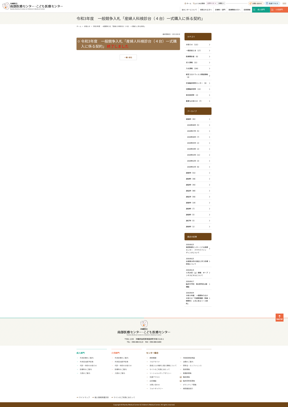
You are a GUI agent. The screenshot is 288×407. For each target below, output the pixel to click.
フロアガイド (155, 361)
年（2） (191, 226)
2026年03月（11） (194, 155)
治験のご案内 (188, 361)
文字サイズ (210, 3)
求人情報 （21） (192, 62)
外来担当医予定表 (86, 361)
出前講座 (153, 381)
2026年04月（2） (193, 149)
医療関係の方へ (234, 9)
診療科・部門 (220, 9)
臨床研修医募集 (189, 381)
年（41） (191, 119)
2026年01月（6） (193, 167)
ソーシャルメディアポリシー (160, 373)
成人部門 (261, 9)
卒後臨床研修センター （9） (196, 83)
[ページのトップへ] (280, 315)
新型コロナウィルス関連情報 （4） (197, 75)
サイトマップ (84, 397)
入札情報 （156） (192, 68)
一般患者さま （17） (194, 50)
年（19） (191, 202)
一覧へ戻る (128, 57)
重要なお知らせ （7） (194, 101)
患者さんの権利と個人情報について (163, 365)
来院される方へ (206, 9)
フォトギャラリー (156, 388)
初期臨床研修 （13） (194, 89)
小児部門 (279, 9)
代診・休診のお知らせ (88, 365)
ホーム (189, 3)
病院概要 (153, 358)
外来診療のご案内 (86, 358)
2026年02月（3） (193, 161)
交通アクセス (273, 3)
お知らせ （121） (192, 44)
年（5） (191, 214)
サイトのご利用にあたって (160, 369)
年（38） (191, 179)
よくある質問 (200, 3)
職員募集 (186, 377)
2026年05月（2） (193, 143)
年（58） (191, 196)
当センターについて (189, 9)
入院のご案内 (85, 373)
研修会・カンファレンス (192, 365)
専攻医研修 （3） (192, 95)
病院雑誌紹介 (188, 388)
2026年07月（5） (193, 131)
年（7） (191, 208)
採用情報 (247, 9)
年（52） (191, 173)
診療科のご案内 (86, 369)
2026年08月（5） (193, 125)
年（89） (191, 190)
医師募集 (186, 369)
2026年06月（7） (193, 137)
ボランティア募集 (189, 384)
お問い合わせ (257, 3)
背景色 (220, 3)
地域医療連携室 (189, 358)
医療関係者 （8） (192, 56)
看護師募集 (187, 373)
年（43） (191, 184)
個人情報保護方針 (101, 397)
